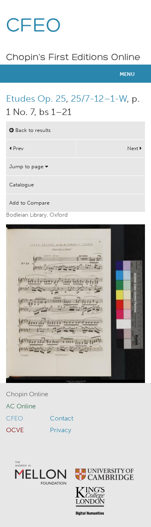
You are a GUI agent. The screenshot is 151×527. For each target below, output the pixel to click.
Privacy (60, 430)
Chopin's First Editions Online (73, 58)
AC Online (21, 406)
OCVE (15, 430)
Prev (17, 148)
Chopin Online (27, 394)
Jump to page (27, 166)
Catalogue (21, 185)
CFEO (33, 26)
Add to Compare (29, 203)
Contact (61, 418)
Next (133, 148)
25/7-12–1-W (99, 98)
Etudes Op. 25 (36, 98)
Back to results (32, 130)
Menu (127, 74)
